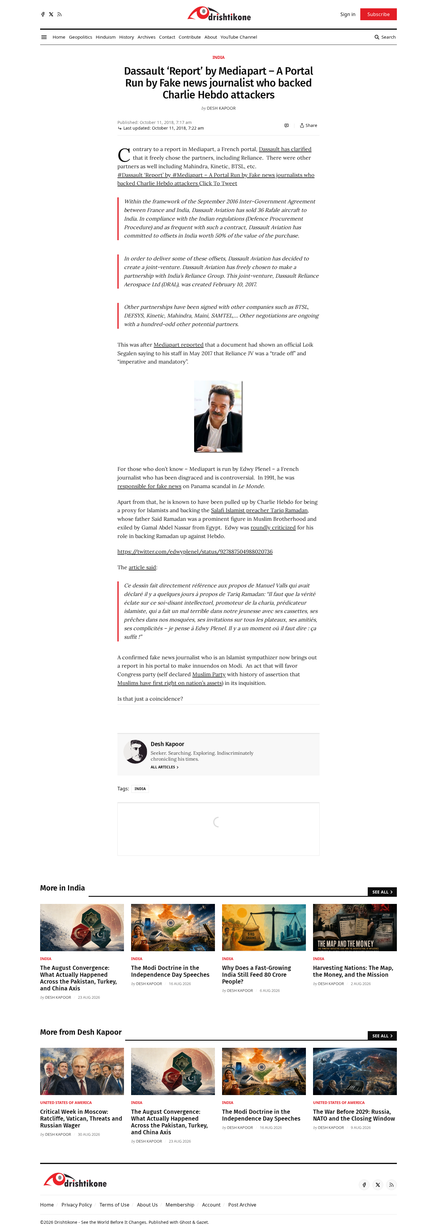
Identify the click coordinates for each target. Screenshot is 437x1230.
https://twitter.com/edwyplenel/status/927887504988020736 (195, 551)
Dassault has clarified (285, 149)
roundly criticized (273, 527)
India (219, 57)
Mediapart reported (179, 344)
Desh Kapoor (221, 108)
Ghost (185, 1222)
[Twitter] (51, 14)
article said (142, 567)
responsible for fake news (149, 486)
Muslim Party (209, 674)
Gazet (202, 1222)
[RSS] (59, 14)
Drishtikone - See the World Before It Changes (100, 1222)
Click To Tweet (218, 183)
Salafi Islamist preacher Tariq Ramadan (259, 510)
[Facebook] (42, 14)
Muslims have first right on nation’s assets (169, 683)
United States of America (66, 1102)
